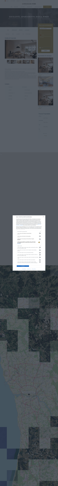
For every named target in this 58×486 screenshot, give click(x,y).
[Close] (43, 217)
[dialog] (29, 243)
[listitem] (29, 231)
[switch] (39, 233)
